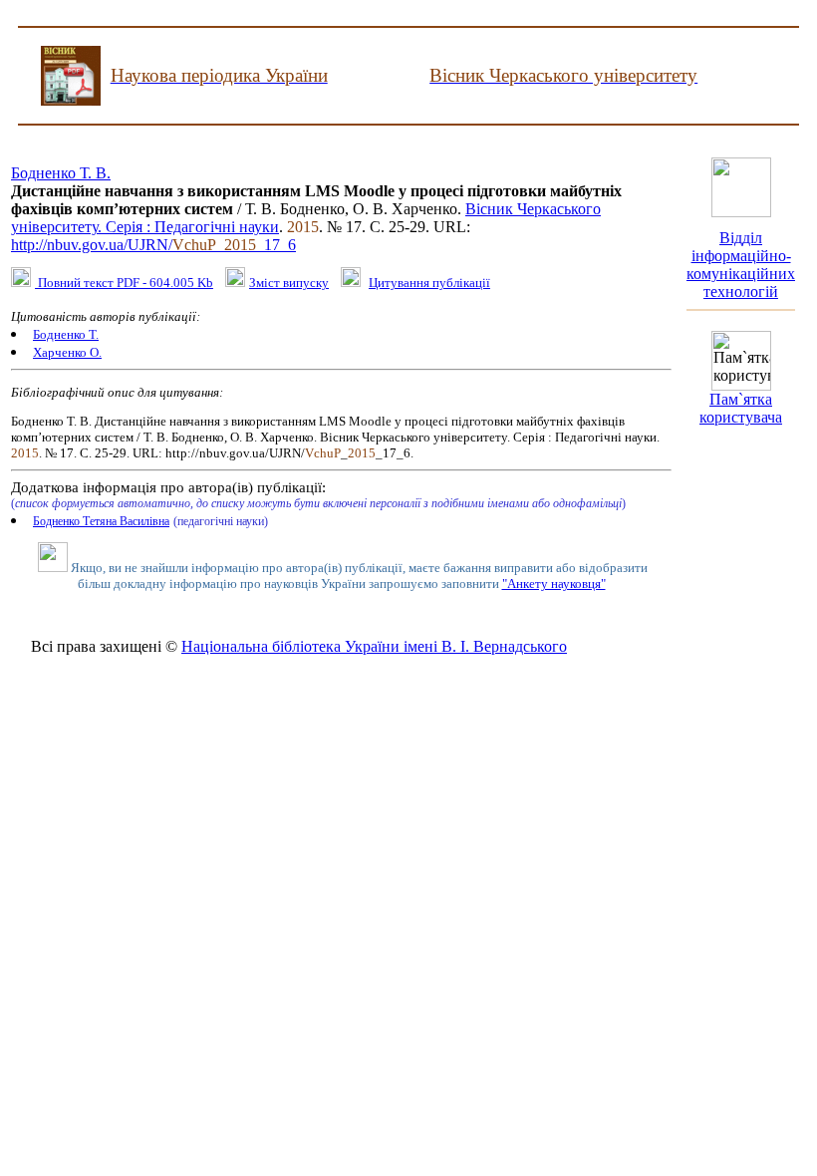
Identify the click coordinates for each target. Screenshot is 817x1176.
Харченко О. (67, 352)
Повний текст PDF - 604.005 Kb (124, 282)
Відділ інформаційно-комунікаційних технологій (740, 264)
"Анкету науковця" (554, 583)
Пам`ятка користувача (740, 408)
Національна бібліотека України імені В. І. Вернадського (374, 646)
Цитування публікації (429, 282)
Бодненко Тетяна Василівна (101, 521)
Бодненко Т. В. (61, 172)
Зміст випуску (289, 282)
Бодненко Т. (66, 334)
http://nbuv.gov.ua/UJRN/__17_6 (153, 244)
